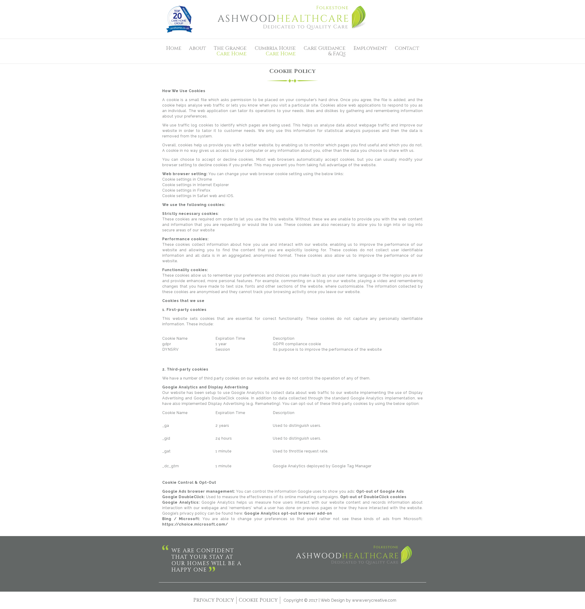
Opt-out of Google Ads (380, 491)
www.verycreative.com (374, 600)
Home (173, 48)
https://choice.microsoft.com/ (195, 524)
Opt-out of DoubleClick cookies (373, 497)
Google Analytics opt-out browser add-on (288, 513)
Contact (407, 48)
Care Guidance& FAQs (325, 51)
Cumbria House (275, 51)
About (197, 48)
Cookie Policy (258, 600)
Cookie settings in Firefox (186, 190)
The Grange (230, 51)
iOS (230, 196)
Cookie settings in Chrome (187, 179)
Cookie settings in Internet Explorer (195, 185)
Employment (370, 48)
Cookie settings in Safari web (189, 196)
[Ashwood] (292, 19)
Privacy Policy (213, 600)
